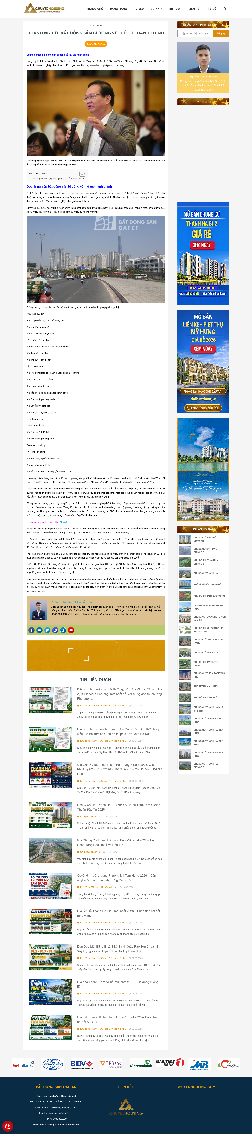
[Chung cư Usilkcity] (186, 652)
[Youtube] (71, 630)
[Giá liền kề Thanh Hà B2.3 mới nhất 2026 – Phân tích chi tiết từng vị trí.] (50, 921)
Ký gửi (212, 8)
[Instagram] (55, 630)
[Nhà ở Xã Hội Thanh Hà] (186, 584)
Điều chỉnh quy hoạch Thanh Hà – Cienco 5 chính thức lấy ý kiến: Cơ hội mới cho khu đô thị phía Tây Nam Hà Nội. (118, 731)
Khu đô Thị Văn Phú (205, 697)
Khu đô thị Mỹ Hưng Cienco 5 (206, 663)
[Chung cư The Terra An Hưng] (186, 641)
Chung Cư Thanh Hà (90, 816)
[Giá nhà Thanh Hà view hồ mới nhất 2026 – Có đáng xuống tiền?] (50, 992)
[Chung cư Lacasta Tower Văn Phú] (186, 618)
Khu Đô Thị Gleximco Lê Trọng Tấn (208, 629)
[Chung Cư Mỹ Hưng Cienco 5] (186, 550)
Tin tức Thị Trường (96, 44)
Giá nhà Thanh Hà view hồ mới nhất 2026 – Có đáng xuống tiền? (117, 984)
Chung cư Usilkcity (206, 652)
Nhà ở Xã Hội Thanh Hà (207, 584)
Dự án (155, 8)
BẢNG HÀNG (118, 8)
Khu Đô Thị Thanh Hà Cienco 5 (206, 562)
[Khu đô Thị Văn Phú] (186, 697)
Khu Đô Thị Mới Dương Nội (210, 595)
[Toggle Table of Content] (81, 174)
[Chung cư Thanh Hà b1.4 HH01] (186, 720)
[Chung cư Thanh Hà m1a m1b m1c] (186, 709)
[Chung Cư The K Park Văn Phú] (186, 675)
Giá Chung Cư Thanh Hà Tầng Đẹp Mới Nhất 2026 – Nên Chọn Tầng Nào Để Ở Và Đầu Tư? (116, 842)
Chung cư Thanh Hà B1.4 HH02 (208, 731)
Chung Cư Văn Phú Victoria (205, 539)
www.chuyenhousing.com (64, 620)
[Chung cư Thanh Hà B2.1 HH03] (186, 754)
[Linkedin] (39, 630)
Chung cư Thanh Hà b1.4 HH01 (208, 720)
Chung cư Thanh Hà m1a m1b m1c (208, 709)
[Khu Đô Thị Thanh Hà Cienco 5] (186, 562)
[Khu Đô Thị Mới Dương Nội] (186, 596)
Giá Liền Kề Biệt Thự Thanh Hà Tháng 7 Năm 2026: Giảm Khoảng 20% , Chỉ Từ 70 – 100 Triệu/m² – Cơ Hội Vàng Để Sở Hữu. (119, 769)
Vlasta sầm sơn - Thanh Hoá (208, 607)
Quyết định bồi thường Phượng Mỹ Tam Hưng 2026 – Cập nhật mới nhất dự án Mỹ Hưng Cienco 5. (116, 877)
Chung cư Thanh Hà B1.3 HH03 (208, 742)
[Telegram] (63, 630)
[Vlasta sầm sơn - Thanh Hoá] (186, 607)
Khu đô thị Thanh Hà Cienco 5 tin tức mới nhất (103, 705)
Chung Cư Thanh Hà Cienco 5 (206, 765)
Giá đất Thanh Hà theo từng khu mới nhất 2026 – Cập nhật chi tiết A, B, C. (117, 1019)
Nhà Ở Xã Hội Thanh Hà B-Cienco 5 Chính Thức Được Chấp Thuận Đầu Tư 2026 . (118, 806)
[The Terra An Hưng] (186, 686)
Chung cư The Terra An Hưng (208, 641)
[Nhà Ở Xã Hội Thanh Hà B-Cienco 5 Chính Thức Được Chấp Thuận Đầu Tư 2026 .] (50, 815)
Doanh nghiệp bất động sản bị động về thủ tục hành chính (58, 178)
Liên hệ (194, 8)
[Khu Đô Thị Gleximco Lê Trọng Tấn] (186, 630)
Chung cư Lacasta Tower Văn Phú (210, 618)
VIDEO (140, 8)
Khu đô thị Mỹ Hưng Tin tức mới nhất (98, 887)
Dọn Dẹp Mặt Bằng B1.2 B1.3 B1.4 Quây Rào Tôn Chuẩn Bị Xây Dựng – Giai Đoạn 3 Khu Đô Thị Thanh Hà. (118, 948)
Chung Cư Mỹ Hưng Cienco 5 (205, 550)
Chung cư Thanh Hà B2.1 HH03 (208, 754)
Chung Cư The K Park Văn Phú (209, 675)
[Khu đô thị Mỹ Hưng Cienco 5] (186, 664)
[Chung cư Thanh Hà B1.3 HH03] (186, 743)
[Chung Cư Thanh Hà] (186, 573)
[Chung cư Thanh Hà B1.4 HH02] (186, 731)
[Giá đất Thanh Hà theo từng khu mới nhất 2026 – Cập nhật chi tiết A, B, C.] (50, 1027)
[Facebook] (31, 630)
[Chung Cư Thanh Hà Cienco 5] (186, 765)
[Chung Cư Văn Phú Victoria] (186, 539)
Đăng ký (221, 33)
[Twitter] (47, 630)
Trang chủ (94, 8)
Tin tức (174, 8)
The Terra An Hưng (206, 686)
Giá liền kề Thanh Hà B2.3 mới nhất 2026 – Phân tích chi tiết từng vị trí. (118, 913)
